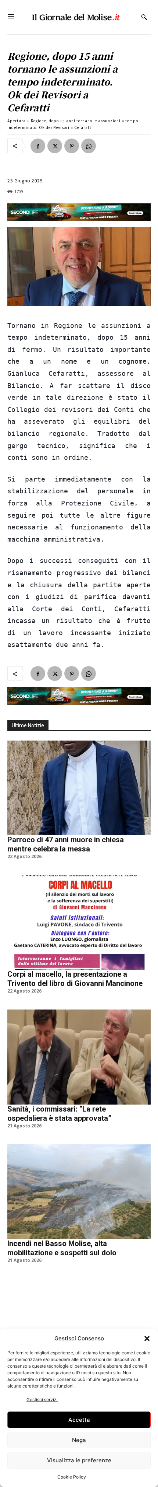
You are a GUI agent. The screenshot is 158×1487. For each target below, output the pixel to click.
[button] (147, 1338)
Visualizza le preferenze (79, 1460)
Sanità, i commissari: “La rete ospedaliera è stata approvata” (59, 1114)
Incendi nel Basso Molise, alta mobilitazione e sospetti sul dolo (61, 1248)
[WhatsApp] (88, 146)
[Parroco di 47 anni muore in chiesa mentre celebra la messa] (79, 788)
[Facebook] (37, 146)
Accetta (79, 1419)
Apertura (16, 120)
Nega (79, 1440)
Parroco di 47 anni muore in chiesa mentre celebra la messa (65, 844)
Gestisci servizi (42, 1399)
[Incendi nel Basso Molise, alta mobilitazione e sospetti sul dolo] (79, 1191)
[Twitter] (54, 146)
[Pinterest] (71, 146)
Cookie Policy (71, 1477)
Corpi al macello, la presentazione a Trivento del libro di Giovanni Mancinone (75, 979)
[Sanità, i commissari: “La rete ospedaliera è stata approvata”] (79, 1057)
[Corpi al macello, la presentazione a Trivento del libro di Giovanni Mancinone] (79, 922)
